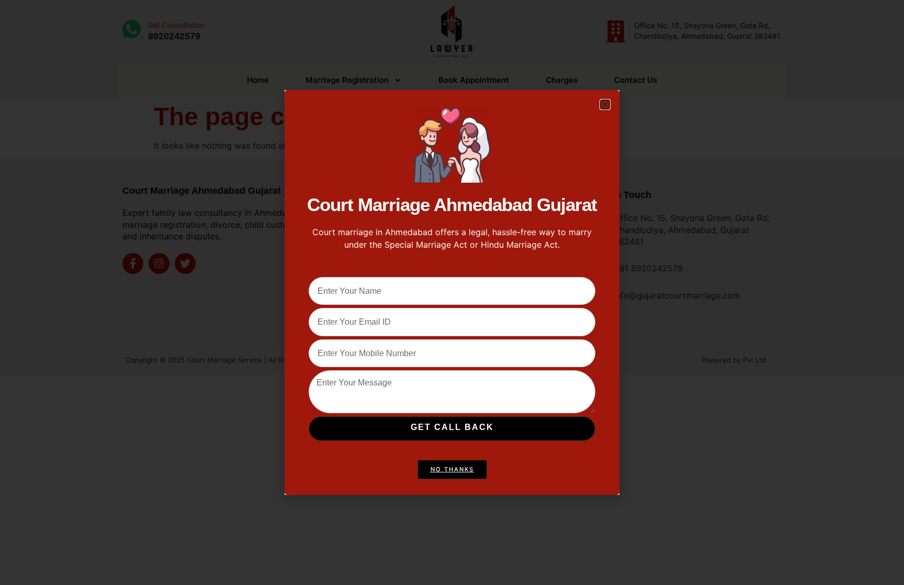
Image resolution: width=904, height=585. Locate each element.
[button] (605, 104)
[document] (452, 292)
